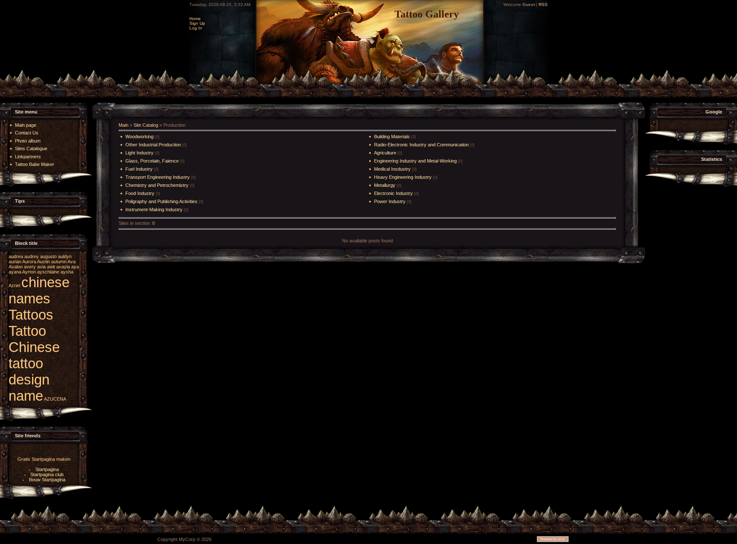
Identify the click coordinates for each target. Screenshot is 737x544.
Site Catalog (145, 125)
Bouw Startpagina (47, 479)
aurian (15, 261)
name (26, 396)
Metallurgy (384, 185)
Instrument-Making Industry (154, 209)
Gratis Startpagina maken (43, 459)
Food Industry (139, 193)
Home (195, 18)
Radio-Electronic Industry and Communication (421, 144)
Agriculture (385, 152)
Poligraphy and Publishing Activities (161, 201)
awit (51, 266)
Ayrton (29, 271)
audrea (16, 256)
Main (123, 125)
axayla (63, 266)
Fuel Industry (139, 169)
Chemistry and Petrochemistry (157, 185)
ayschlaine (48, 271)
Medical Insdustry (392, 169)
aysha (67, 271)
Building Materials (392, 136)
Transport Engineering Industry (157, 177)
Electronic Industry (393, 193)
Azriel (14, 285)
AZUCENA (55, 398)
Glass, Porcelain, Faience (152, 160)
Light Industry (139, 152)
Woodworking (139, 136)
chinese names (39, 290)
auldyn (65, 256)
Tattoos (31, 315)
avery (30, 266)
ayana (15, 271)
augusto (48, 256)
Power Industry (390, 201)
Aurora (29, 261)
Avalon (16, 266)
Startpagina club (47, 474)
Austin (43, 261)
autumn (59, 261)
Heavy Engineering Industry (403, 177)
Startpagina (47, 469)
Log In (195, 28)
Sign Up (197, 23)
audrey (31, 256)
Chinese (34, 347)
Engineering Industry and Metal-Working (415, 160)
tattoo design (29, 371)
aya (75, 266)
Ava (71, 261)
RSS (543, 4)
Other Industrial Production (153, 144)
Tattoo (27, 331)
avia (41, 266)
